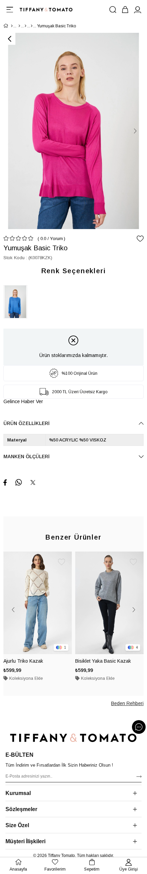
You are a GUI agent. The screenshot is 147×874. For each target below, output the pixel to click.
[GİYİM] (19, 26)
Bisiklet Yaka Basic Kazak (103, 661)
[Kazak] (31, 26)
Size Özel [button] (17, 825)
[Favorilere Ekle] (140, 238)
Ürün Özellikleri (26, 423)
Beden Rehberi (127, 703)
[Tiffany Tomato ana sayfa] (73, 738)
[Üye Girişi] (137, 9)
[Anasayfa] (12, 26)
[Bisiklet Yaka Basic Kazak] (109, 603)
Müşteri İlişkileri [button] (25, 841)
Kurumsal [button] (18, 793)
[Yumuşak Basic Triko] (17, 301)
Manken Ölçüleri (26, 456)
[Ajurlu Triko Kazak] (37, 603)
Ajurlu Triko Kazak (23, 661)
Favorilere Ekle (61, 561)
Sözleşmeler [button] (21, 809)
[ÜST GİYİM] (25, 26)
